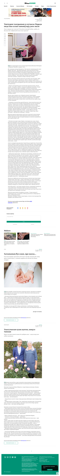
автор (5, 249)
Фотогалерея (29, 6)
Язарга (24, 221)
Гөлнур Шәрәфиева (7, 18)
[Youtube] (13, 457)
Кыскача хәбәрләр (20, 6)
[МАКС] (15, 457)
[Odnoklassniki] (10, 457)
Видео (42, 6)
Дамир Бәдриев (6, 324)
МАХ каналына (23, 317)
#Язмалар (40, 18)
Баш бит (5, 6)
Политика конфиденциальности (26, 471)
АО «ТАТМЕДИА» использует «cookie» (26, 468)
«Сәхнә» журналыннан (51, 6)
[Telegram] (5, 36)
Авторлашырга (15, 224)
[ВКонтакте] (5, 34)
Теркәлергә (32, 224)
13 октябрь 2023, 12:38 (38, 325)
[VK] (5, 457)
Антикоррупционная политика (43, 460)
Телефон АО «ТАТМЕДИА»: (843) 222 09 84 (44, 461)
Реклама (37, 6)
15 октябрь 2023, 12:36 (38, 19)
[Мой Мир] (5, 42)
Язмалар (12, 6)
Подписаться (50, 469)
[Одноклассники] (5, 38)
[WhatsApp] (5, 40)
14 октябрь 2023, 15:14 (38, 250)
